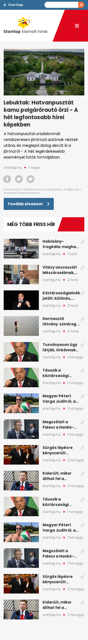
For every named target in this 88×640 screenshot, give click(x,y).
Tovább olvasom (26, 204)
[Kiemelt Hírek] (28, 26)
